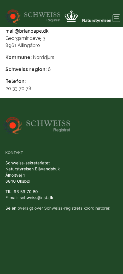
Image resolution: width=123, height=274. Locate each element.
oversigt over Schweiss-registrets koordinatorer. (64, 208)
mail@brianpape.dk (27, 31)
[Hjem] (33, 13)
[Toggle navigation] (116, 18)
